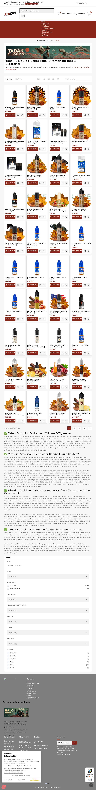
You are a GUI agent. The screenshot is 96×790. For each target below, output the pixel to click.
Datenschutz (8, 749)
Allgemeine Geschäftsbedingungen (27, 741)
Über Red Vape (9, 741)
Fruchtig (49, 656)
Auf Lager (49, 585)
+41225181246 (42, 748)
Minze (49, 662)
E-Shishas (86, 67)
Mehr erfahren (9, 735)
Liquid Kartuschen (33, 698)
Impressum (8, 744)
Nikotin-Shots (31, 691)
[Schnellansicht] (15, 101)
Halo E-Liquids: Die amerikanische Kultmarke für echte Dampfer (15, 722)
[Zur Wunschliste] (22, 115)
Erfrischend (49, 653)
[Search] (23, 16)
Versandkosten (9, 746)
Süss (49, 665)
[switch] (90, 780)
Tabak (49, 668)
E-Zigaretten (78, 67)
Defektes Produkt (25, 748)
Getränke (49, 659)
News (24, 725)
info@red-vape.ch (42, 745)
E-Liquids (19, 725)
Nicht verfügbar (49, 588)
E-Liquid (29, 688)
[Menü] (93, 769)
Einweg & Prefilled (33, 683)
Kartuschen (30, 686)
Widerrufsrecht (24, 745)
